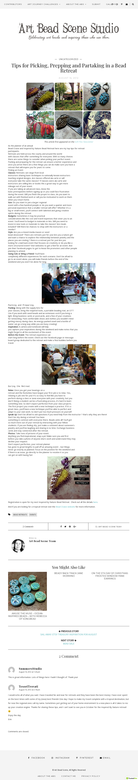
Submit (96, 4)
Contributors (13, 4)
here (95, 502)
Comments (28, 526)
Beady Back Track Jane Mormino (68, 574)
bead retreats (20, 515)
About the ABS (75, 4)
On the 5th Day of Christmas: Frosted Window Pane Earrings (110, 576)
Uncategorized (68, 59)
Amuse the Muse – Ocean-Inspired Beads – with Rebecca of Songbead (27, 616)
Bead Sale (68, 643)
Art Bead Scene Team (110, 527)
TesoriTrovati (28, 686)
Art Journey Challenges (43, 4)
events (33, 515)
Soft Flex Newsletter (84, 141)
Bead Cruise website (65, 506)
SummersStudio (30, 668)
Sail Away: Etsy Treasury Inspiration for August (68, 634)
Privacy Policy (91, 776)
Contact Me (68, 776)
